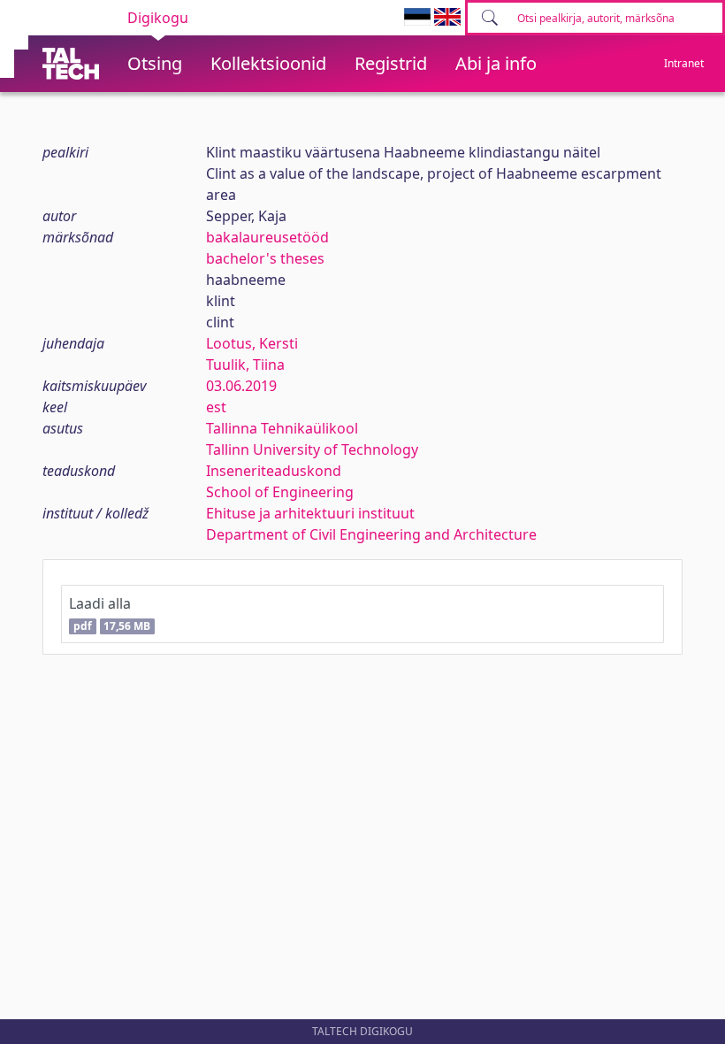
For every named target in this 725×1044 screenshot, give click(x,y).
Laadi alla (109, 613)
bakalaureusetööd (267, 237)
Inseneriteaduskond (273, 470)
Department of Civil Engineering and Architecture (371, 534)
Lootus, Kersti (252, 343)
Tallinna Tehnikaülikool (282, 428)
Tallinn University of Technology (312, 449)
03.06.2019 (241, 385)
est (216, 407)
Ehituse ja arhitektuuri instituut (310, 513)
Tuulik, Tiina (245, 364)
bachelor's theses (265, 258)
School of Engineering (280, 492)
